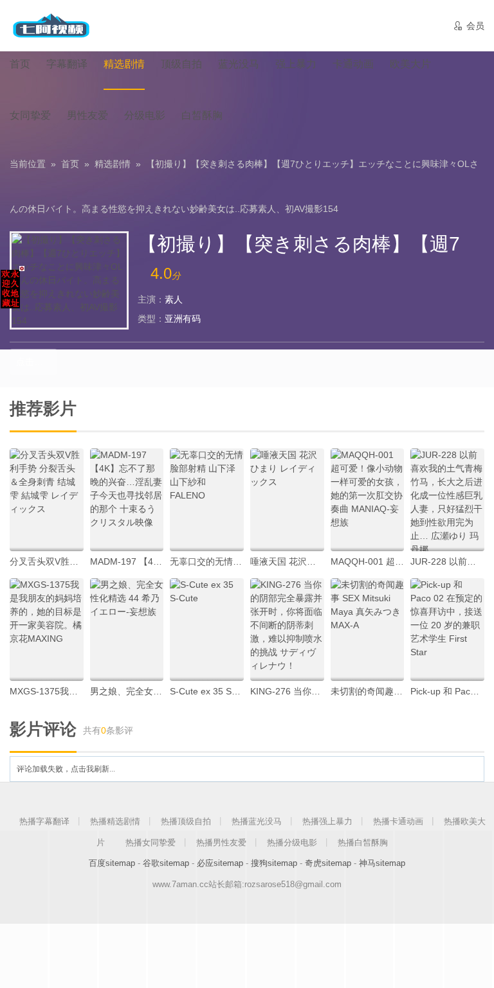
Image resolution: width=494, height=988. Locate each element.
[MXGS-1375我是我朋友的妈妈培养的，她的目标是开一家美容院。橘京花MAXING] (47, 629)
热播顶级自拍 (186, 821)
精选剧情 (113, 164)
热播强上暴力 (327, 821)
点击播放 (34, 362)
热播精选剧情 (115, 821)
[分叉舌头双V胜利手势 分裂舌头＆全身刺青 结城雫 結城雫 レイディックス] (47, 499)
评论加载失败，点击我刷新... (66, 768)
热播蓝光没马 (257, 821)
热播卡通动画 (398, 821)
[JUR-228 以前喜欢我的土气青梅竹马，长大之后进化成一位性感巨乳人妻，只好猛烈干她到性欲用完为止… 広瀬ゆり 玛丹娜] (447, 499)
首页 (70, 164)
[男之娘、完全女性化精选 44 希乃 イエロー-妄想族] (127, 629)
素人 (174, 299)
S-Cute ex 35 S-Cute (212, 691)
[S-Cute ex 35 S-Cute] (207, 629)
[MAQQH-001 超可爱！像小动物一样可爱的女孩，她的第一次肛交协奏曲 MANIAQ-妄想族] (368, 499)
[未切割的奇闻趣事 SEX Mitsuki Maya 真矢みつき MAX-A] (368, 629)
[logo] (51, 26)
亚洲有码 (183, 318)
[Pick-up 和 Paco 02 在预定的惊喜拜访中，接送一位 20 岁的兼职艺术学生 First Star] (447, 629)
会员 (468, 26)
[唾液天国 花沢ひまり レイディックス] (287, 499)
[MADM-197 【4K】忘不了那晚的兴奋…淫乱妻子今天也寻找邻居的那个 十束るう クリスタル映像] (127, 499)
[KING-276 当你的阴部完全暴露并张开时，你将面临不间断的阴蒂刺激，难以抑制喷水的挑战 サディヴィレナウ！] (287, 629)
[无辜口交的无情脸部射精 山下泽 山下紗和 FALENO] (207, 499)
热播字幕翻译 (44, 821)
